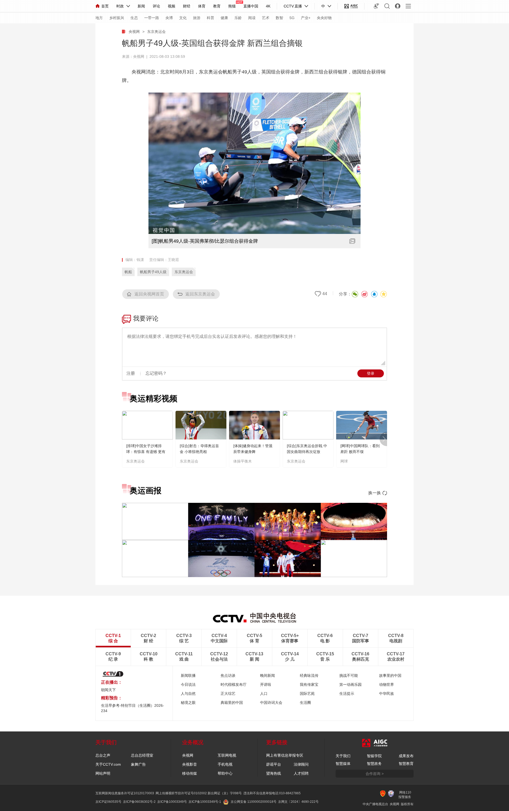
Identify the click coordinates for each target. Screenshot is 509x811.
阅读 (252, 18)
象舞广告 (138, 764)
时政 (120, 6)
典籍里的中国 (232, 702)
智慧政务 (374, 763)
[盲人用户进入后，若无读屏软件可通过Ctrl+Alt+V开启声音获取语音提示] (376, 6)
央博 (169, 18)
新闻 (141, 6)
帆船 (128, 272)
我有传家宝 (309, 684)
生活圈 (305, 702)
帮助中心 (225, 773)
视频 (171, 6)
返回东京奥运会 (200, 294)
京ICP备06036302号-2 (139, 802)
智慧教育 (406, 763)
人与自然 (188, 693)
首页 (105, 6)
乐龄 (238, 18)
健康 (224, 18)
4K (268, 6)
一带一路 (151, 18)
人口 (263, 693)
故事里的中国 (390, 675)
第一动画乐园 (350, 684)
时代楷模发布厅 (234, 684)
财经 (186, 6)
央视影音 (189, 764)
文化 (183, 18)
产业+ (305, 18)
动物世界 (386, 684)
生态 (134, 18)
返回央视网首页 (149, 294)
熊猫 (232, 6)
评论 (156, 6)
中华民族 (386, 693)
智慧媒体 (343, 763)
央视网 (134, 31)
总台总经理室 (142, 755)
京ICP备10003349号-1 (204, 802)
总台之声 (102, 755)
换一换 (374, 493)
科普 (210, 18)
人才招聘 (301, 773)
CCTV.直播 (293, 6)
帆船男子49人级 (153, 272)
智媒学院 (374, 756)
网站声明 (102, 773)
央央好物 (324, 18)
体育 (201, 6)
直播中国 (250, 6)
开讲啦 (265, 684)
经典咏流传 (309, 675)
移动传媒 (189, 773)
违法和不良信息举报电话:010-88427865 (272, 793)
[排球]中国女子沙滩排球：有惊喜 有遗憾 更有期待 (145, 452)
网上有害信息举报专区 (284, 755)
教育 (217, 6)
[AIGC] (351, 6)
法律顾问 (301, 764)
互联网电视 (227, 755)
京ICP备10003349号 (172, 802)
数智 (279, 18)
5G (292, 18)
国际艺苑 (307, 693)
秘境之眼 (188, 702)
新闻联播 (188, 675)
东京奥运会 (156, 31)
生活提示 (346, 693)
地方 (99, 18)
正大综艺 (228, 693)
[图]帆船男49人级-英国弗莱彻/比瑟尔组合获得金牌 (205, 241)
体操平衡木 (242, 461)
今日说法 (188, 684)
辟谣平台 (273, 764)
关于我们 (343, 756)
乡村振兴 (116, 18)
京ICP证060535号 (108, 802)
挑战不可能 (348, 675)
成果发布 (406, 756)
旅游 (196, 18)
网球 (344, 461)
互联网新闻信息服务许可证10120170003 (124, 793)
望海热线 (273, 773)
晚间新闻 (267, 675)
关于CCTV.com (108, 764)
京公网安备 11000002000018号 (254, 802)
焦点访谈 (228, 675)
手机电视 (225, 764)
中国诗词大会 (271, 702)
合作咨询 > (375, 773)
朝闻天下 (108, 690)
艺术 (265, 18)
